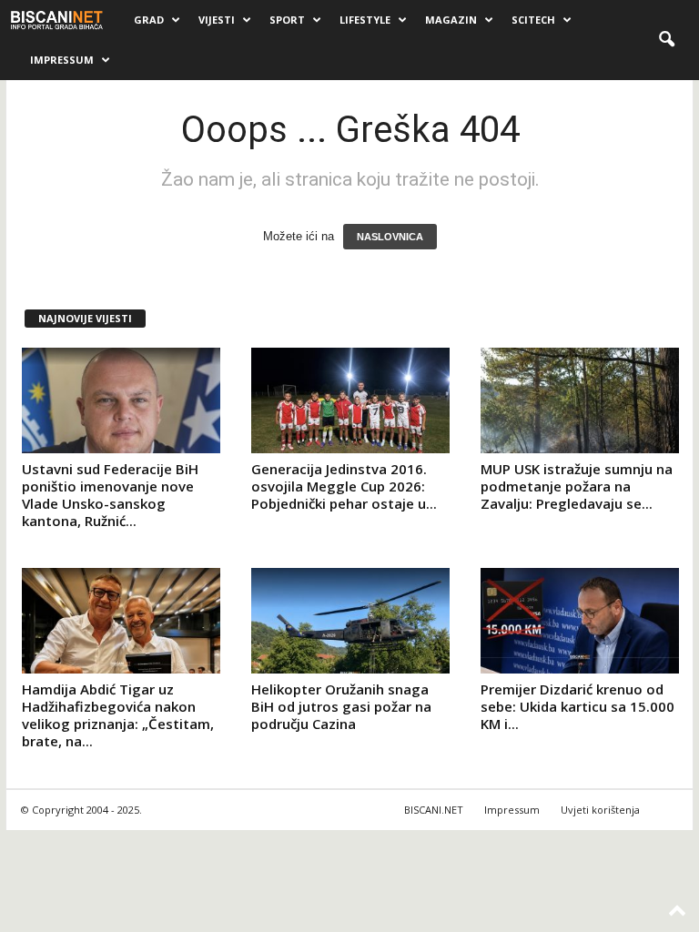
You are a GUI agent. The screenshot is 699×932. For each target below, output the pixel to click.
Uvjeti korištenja (600, 809)
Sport (287, 19)
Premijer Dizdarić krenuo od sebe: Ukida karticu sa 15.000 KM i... (577, 706)
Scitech (533, 19)
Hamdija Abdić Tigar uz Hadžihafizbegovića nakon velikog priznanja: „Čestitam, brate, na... (118, 715)
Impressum (62, 59)
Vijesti (216, 19)
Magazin (451, 19)
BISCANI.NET (433, 809)
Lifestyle (364, 19)
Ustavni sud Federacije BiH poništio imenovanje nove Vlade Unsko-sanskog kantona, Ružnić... (110, 495)
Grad (149, 19)
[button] (666, 40)
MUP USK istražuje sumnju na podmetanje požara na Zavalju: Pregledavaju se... (577, 486)
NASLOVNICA (390, 236)
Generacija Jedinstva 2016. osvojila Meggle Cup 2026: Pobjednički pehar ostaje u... (344, 486)
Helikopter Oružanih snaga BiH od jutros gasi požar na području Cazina (341, 706)
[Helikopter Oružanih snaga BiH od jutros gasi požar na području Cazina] (350, 621)
